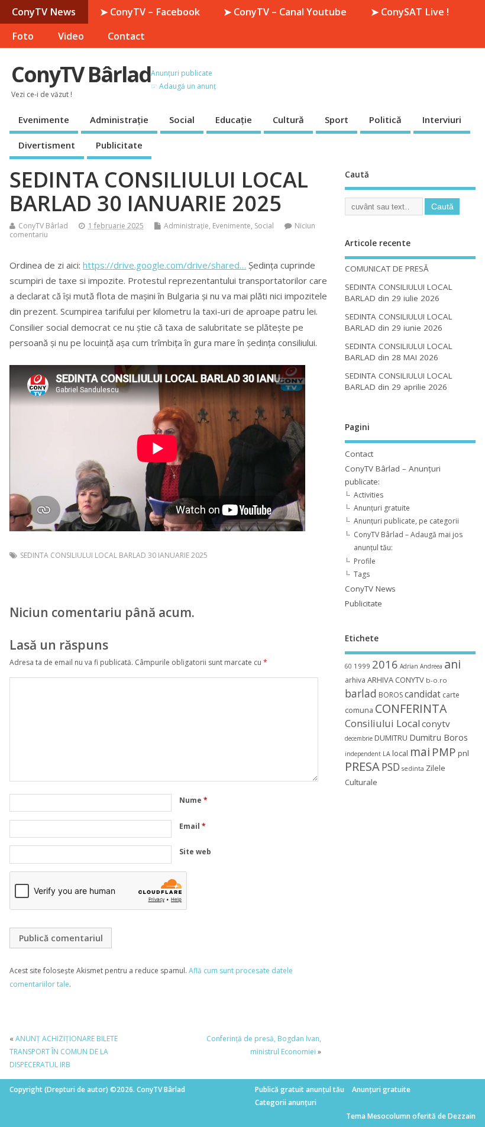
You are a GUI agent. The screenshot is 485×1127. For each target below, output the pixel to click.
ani (452, 664)
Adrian (409, 666)
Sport (336, 119)
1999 (362, 665)
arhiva (355, 680)
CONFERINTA (411, 708)
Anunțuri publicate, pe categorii (406, 521)
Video (71, 36)
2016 (385, 664)
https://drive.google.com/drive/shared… (164, 265)
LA (386, 754)
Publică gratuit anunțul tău (299, 1089)
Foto (23, 36)
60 (348, 666)
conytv (436, 723)
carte (451, 695)
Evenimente (43, 119)
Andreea (431, 666)
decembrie (359, 738)
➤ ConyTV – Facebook (150, 11)
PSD (390, 767)
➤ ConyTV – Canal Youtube (285, 11)
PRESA (362, 766)
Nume (193, 800)
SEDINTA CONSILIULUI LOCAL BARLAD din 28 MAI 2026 (398, 352)
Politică (385, 119)
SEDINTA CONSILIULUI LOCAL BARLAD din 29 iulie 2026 (398, 292)
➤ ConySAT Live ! (410, 11)
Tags (362, 574)
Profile (365, 561)
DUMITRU (391, 737)
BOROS (391, 695)
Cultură (288, 119)
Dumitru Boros (438, 737)
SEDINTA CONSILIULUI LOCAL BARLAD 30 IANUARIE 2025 (114, 555)
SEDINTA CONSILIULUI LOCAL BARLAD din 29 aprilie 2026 (398, 381)
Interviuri (441, 119)
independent (363, 754)
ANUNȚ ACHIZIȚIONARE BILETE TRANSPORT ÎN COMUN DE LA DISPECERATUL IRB (63, 1052)
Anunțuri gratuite (382, 508)
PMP (444, 751)
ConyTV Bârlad (81, 74)
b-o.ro (436, 680)
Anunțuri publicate (181, 73)
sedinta (413, 768)
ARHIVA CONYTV (395, 679)
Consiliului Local (382, 723)
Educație (233, 119)
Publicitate (119, 145)
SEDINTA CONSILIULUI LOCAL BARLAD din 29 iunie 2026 (398, 322)
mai (420, 752)
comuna (359, 710)
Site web (195, 852)
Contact (126, 36)
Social (182, 119)
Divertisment (46, 145)
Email (192, 826)
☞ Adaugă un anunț (183, 86)
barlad (361, 693)
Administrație (119, 119)
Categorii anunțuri (285, 1102)
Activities (368, 495)
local (400, 753)
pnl (463, 753)
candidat (423, 694)
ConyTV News (44, 11)
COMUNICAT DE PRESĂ (387, 268)
